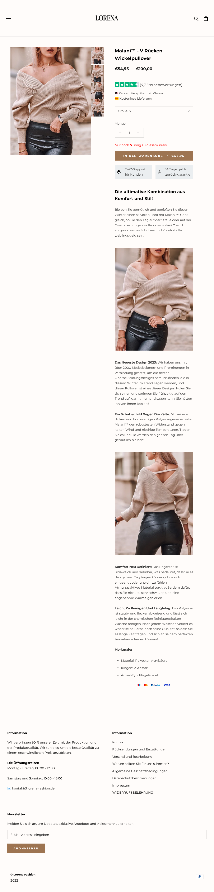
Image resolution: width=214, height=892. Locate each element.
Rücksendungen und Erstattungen (139, 749)
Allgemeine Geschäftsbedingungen (140, 771)
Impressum (121, 785)
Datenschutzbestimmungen (134, 778)
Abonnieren (26, 848)
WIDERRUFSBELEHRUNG (132, 792)
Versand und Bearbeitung (132, 757)
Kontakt (118, 742)
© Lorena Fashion (23, 874)
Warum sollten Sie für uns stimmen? (140, 764)
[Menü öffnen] (8, 18)
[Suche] (196, 18)
